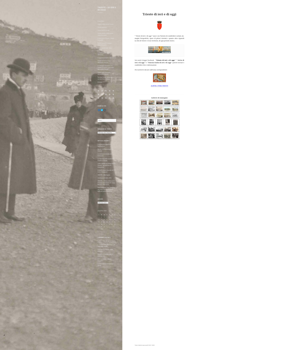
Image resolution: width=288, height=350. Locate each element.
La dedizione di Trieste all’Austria (104, 54)
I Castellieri (101, 21)
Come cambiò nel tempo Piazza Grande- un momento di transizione (106, 165)
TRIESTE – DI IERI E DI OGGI (107, 8)
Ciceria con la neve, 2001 (105, 178)
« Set (101, 229)
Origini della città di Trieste (105, 24)
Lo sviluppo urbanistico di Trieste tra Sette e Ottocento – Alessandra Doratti (106, 67)
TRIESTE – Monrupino (104, 175)
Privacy (100, 82)
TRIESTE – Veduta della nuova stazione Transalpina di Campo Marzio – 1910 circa (106, 182)
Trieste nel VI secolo (103, 30)
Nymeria (100, 254)
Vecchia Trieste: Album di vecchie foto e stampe (105, 78)
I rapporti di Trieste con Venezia (107, 58)
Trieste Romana (102, 27)
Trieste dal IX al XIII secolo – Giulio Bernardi (106, 34)
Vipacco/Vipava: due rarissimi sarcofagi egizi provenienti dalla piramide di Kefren (106, 189)
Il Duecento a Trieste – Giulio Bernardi (106, 39)
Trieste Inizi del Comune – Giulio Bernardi (105, 44)
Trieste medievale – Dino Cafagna (105, 49)
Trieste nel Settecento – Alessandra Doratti (104, 61)
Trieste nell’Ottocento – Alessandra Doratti (104, 73)
